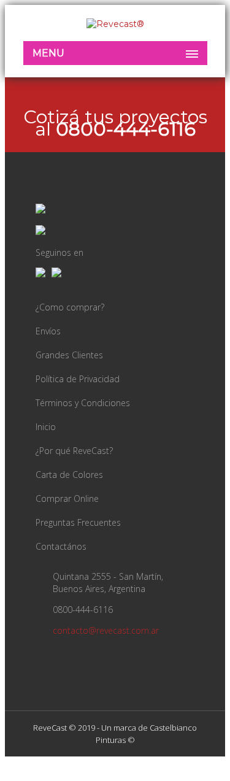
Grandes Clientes (69, 355)
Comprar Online (67, 498)
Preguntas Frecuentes (78, 522)
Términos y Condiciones (83, 403)
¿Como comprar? (70, 307)
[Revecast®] (115, 23)
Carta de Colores (69, 474)
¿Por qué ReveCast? (74, 450)
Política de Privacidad (78, 379)
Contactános (61, 546)
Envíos (48, 331)
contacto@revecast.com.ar (106, 630)
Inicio (46, 427)
